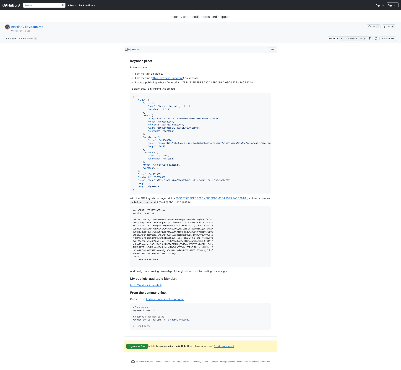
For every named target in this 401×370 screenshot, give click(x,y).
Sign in (380, 5)
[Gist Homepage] (12, 5)
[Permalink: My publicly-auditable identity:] (128, 279)
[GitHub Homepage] (133, 362)
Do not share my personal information (253, 361)
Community (196, 361)
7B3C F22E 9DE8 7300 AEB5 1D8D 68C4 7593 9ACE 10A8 (211, 198)
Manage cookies (227, 361)
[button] (369, 38)
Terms (158, 361)
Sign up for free (137, 346)
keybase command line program (165, 299)
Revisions (29, 38)
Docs (206, 361)
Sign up (392, 5)
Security (176, 361)
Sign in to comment (224, 346)
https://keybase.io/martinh (167, 78)
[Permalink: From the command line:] (128, 293)
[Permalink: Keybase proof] (128, 61)
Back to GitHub (87, 5)
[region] (200, 194)
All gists (72, 5)
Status (186, 361)
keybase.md (34, 27)
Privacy (167, 361)
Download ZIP (387, 38)
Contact (214, 361)
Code (13, 38)
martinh (17, 27)
